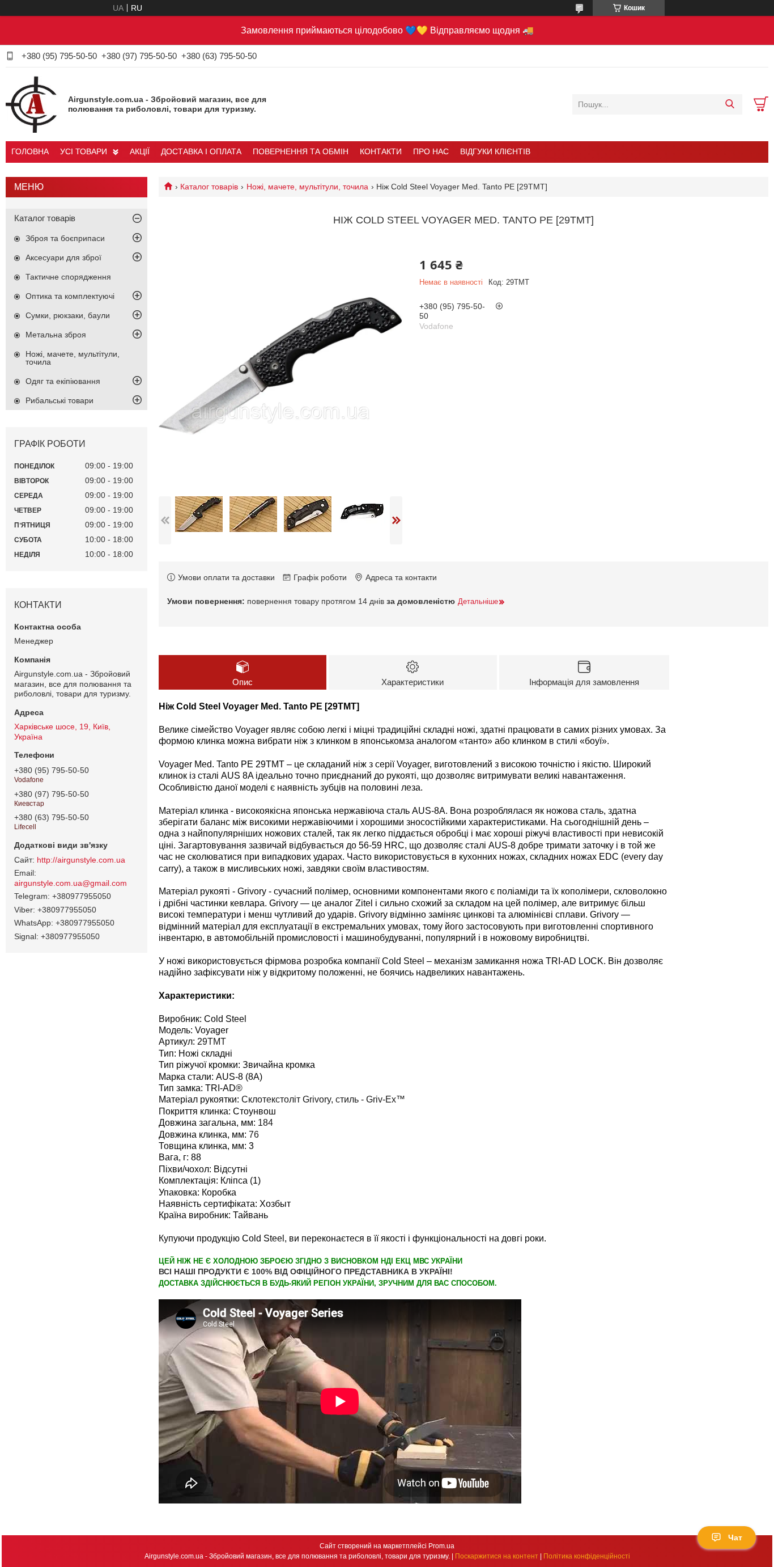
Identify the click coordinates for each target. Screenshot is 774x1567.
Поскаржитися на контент (496, 1556)
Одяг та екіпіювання (62, 381)
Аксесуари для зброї (63, 257)
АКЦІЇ (140, 151)
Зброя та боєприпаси (65, 238)
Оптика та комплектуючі (69, 296)
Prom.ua (441, 1546)
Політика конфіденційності (586, 1556)
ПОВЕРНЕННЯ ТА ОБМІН (300, 151)
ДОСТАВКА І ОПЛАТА (201, 151)
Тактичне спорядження (68, 276)
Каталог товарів (209, 186)
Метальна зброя (55, 334)
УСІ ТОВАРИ (83, 151)
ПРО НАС (431, 151)
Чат (735, 1537)
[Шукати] (729, 104)
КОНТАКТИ (381, 151)
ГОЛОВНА (30, 151)
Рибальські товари (59, 400)
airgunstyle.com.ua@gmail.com (70, 883)
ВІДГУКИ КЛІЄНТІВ (495, 151)
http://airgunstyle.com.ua (81, 859)
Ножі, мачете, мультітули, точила (307, 186)
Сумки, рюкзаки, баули (67, 315)
